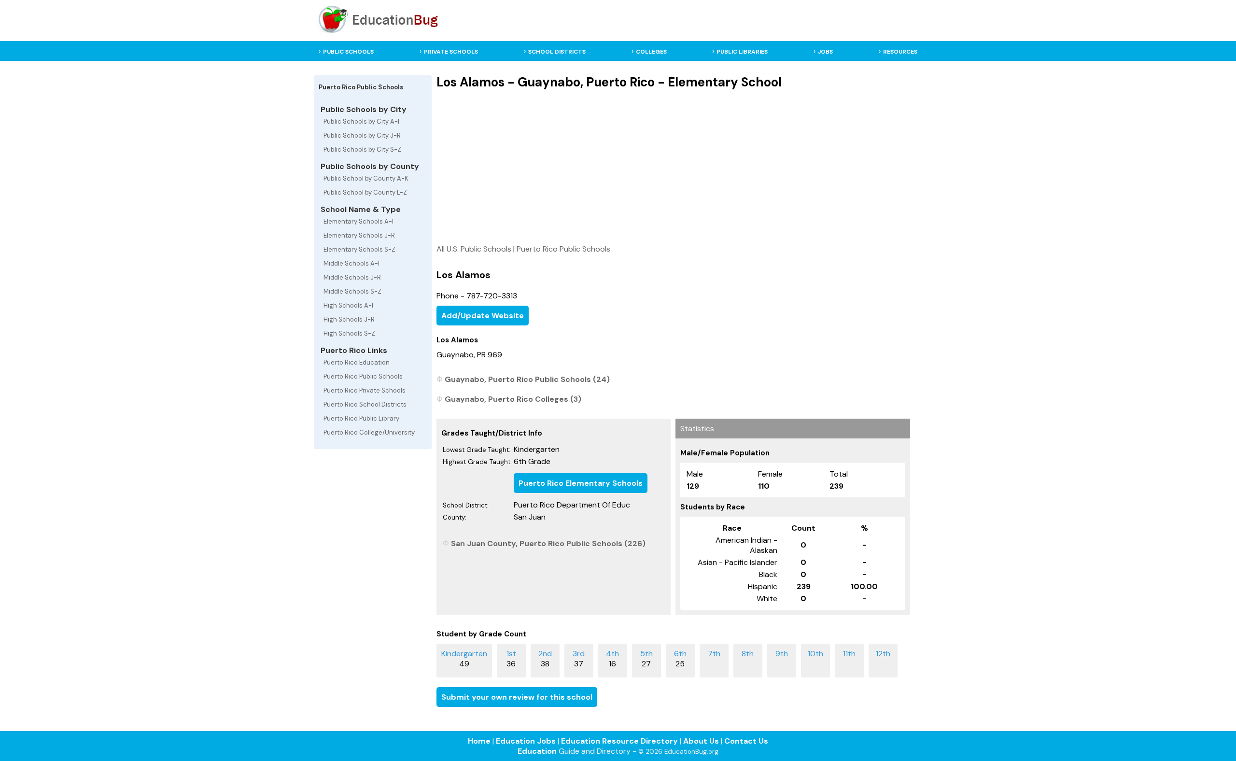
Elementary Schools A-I (358, 221)
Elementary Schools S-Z (359, 249)
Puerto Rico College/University (369, 432)
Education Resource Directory (619, 741)
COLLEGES (651, 52)
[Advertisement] (673, 166)
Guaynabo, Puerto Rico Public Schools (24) (527, 379)
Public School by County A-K (365, 178)
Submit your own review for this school (516, 697)
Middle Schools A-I (351, 263)
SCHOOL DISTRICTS (557, 52)
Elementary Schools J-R (359, 235)
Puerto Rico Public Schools (363, 376)
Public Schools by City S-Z (362, 149)
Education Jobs (526, 741)
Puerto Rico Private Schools (364, 390)
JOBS (825, 52)
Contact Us (746, 741)
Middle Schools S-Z (352, 291)
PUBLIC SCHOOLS (348, 52)
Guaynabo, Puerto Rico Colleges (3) (513, 399)
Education (537, 751)
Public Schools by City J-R (362, 135)
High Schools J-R (349, 319)
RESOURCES (900, 52)
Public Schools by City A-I (361, 121)
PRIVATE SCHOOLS (451, 52)
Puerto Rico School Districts (365, 404)
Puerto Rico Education (356, 362)
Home (479, 741)
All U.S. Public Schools (473, 249)
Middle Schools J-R (352, 277)
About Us (701, 741)
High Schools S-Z (349, 333)
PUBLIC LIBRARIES (742, 52)
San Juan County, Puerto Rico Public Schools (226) (548, 543)
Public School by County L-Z (365, 192)
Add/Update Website (482, 315)
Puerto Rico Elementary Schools (581, 483)
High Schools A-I (348, 305)
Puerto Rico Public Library (361, 418)
